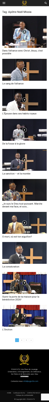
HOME (9, 393)
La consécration (10, 266)
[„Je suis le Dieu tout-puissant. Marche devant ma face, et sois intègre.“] (24, 190)
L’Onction (7, 329)
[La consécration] (24, 253)
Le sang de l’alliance (13, 83)
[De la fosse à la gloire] (24, 130)
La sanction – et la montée (16, 173)
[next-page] (31, 340)
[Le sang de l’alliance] (24, 70)
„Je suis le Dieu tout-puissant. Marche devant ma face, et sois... (22, 205)
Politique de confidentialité (24, 395)
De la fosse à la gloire (13, 143)
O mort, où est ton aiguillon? (17, 236)
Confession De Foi (19, 393)
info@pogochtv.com (30, 381)
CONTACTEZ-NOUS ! (33, 393)
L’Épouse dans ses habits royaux (19, 113)
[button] (4, 3)
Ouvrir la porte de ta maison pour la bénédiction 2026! (20, 298)
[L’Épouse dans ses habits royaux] (24, 100)
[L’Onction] (24, 316)
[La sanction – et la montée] (24, 160)
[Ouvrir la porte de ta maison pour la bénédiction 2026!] (24, 283)
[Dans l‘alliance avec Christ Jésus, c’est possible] (24, 32)
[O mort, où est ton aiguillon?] (24, 223)
